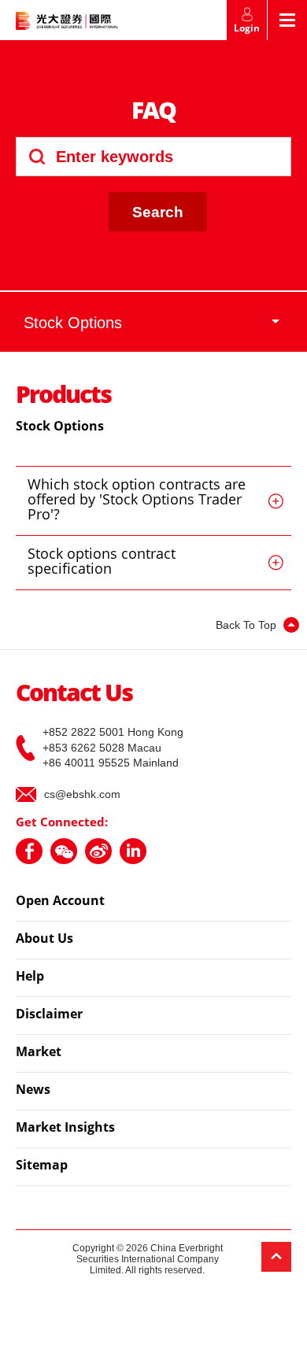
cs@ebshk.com (82, 794)
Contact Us (74, 695)
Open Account (60, 902)
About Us (44, 939)
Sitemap (42, 1166)
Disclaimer (49, 1015)
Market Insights (65, 1128)
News (33, 1090)
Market (38, 1053)
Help (30, 977)
